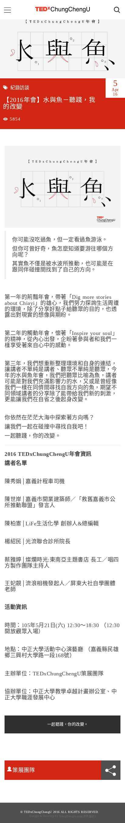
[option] (62, 48)
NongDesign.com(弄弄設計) (77, 816)
